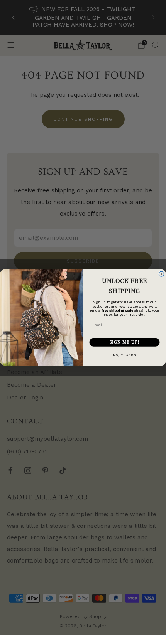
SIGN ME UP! (125, 342)
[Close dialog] (161, 273)
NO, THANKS (124, 355)
